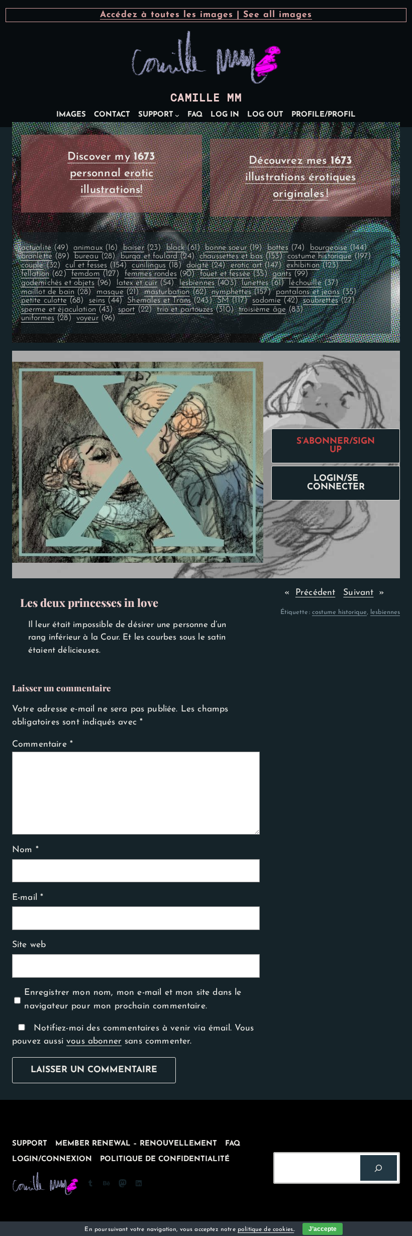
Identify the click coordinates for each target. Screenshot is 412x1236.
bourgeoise (338, 248)
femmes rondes (160, 274)
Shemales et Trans (169, 300)
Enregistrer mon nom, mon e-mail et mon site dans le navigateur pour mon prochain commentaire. (132, 999)
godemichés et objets (66, 283)
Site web (29, 945)
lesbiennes (208, 283)
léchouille (313, 283)
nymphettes (241, 292)
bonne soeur (233, 248)
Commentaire (42, 744)
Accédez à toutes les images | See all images (206, 15)
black (183, 248)
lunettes (263, 283)
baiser (142, 248)
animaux (95, 248)
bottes (286, 248)
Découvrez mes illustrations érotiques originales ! (300, 177)
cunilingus (156, 265)
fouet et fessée (233, 274)
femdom (95, 274)
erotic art (256, 265)
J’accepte (322, 1228)
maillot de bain (56, 292)
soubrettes (329, 300)
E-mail (27, 897)
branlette (45, 256)
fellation (43, 274)
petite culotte (52, 300)
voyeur (96, 318)
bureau (95, 256)
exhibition (312, 265)
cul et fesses (96, 265)
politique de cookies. (266, 1229)
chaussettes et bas (240, 256)
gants (290, 274)
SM (232, 300)
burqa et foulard (157, 256)
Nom (25, 850)
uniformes (46, 318)
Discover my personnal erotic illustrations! (111, 173)
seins (105, 300)
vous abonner (94, 1041)
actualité (44, 248)
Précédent (315, 592)
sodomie (275, 300)
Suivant (358, 592)
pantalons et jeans (316, 292)
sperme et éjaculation (67, 309)
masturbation (175, 292)
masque (117, 292)
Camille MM (206, 98)
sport (135, 309)
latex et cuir (145, 283)
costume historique (329, 256)
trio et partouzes (195, 309)
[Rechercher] (378, 1168)
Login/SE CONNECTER (336, 483)
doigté (206, 265)
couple (41, 265)
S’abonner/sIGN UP (335, 446)
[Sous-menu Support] (177, 115)
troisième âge (271, 309)
